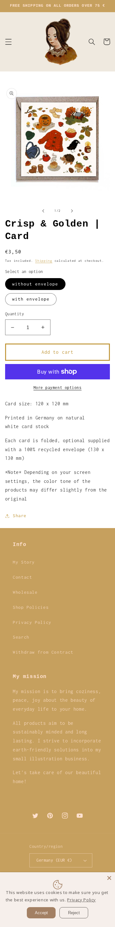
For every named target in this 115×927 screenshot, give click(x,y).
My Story (24, 562)
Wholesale (25, 592)
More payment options (58, 387)
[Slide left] (43, 211)
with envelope (31, 299)
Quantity (14, 313)
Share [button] (20, 515)
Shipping (43, 260)
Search (21, 637)
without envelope (35, 283)
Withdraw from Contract (43, 652)
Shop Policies (31, 607)
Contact (22, 577)
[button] (8, 41)
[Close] (109, 878)
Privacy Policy (32, 622)
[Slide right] (72, 211)
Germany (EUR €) (54, 860)
